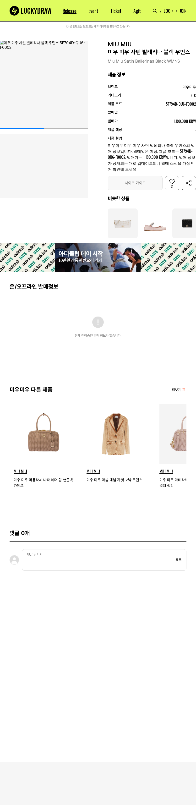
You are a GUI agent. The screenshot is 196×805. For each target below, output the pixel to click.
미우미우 (189, 87)
